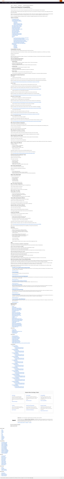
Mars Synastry (3, 460)
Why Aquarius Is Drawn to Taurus (17, 26)
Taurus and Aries (16, 346)
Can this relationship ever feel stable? (19, 42)
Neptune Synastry (3, 463)
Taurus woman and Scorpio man (19, 372)
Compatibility (15, 47)
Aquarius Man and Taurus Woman (17, 34)
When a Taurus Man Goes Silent (16, 315)
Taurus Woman (14, 307)
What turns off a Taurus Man (16, 312)
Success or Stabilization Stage (18, 24)
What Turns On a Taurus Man (16, 314)
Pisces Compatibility (15, 384)
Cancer (2, 432)
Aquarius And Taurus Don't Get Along (17, 289)
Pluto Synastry (3, 464)
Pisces (2, 439)
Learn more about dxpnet (21, 422)
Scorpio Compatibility (15, 370)
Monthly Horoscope (4, 474)
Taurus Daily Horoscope (15, 336)
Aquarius (2, 438)
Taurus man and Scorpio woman (19, 373)
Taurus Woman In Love (15, 310)
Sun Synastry (3, 456)
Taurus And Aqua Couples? (16, 294)
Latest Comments (3, 469)
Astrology (13, 395)
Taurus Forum (14, 329)
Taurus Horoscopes (15, 335)
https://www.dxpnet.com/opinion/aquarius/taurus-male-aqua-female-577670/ (24, 153)
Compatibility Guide (4, 442)
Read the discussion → (15, 270)
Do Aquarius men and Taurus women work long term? (21, 39)
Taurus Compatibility (15, 349)
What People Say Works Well (16, 27)
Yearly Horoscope (4, 475)
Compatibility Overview (15, 19)
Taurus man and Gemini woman (19, 355)
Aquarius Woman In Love (15, 321)
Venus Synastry (3, 458)
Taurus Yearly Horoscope (15, 338)
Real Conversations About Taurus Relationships (18, 43)
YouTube (30, 422)
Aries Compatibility (15, 345)
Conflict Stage (16, 22)
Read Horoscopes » (29, 400)
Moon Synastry (3, 459)
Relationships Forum (15, 332)
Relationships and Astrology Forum (17, 331)
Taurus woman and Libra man (19, 368)
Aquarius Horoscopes (15, 339)
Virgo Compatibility (15, 363)
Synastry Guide (3, 455)
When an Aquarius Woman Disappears (17, 319)
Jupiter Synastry (3, 461)
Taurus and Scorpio (16, 371)
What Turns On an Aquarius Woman (17, 320)
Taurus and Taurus (16, 350)
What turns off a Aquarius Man (16, 323)
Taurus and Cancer (16, 357)
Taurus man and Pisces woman (19, 387)
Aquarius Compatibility (15, 381)
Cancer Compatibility (15, 356)
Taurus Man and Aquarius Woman (17, 33)
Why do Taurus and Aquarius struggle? (19, 38)
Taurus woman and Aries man (19, 347)
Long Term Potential (15, 35)
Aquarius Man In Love (15, 326)
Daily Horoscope (3, 473)
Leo (2, 433)
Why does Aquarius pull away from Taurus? (20, 40)
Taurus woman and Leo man (19, 361)
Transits (13, 405)
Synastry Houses (43, 405)
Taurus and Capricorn (17, 378)
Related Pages (14, 44)
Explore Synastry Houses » (44, 410)
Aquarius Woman (14, 317)
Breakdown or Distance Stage (18, 23)
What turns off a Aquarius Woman (17, 318)
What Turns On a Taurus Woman (16, 309)
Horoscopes (15, 46)
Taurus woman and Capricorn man (20, 379)
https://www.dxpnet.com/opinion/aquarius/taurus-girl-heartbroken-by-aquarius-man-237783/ (26, 81)
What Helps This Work (15, 32)
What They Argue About (15, 30)
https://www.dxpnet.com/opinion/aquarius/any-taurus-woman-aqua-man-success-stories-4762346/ (27, 102)
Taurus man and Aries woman (19, 348)
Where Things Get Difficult (16, 28)
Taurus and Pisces (16, 385)
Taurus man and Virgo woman (19, 366)
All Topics (2, 468)
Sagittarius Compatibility (15, 374)
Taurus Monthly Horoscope (16, 337)
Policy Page (31, 477)
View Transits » (14, 409)
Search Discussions (4, 470)
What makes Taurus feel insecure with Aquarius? (20, 41)
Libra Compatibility (4, 448)
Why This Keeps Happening (16, 31)
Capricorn (2, 437)
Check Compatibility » (44, 400)
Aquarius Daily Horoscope (16, 340)
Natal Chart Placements (30, 405)
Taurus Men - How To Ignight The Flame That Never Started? (21, 267)
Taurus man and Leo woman (19, 362)
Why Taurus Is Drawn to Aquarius (17, 25)
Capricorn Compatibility (15, 377)
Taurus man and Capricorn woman (20, 380)
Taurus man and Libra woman (19, 369)
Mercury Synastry (3, 457)
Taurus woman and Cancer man (19, 358)
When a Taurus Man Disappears (16, 313)
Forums (2, 467)
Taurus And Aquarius (15, 272)
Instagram (26, 422)
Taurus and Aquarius (16, 382)
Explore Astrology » (15, 401)
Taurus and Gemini (16, 353)
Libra (2, 435)
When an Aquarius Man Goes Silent (17, 325)
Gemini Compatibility (15, 352)
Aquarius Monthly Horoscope (16, 341)
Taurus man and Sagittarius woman (20, 376)
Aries (2, 429)
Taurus (13, 306)
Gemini (2, 431)
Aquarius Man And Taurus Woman (17, 284)
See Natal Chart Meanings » (30, 409)
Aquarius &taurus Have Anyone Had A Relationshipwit (20, 276)
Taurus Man (13, 311)
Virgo (2, 434)
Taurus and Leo (16, 360)
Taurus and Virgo (16, 364)
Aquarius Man (14, 322)
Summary (13, 36)
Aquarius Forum (14, 330)
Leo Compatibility (3, 446)
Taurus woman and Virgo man (19, 365)
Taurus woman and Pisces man (19, 386)
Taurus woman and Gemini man (19, 354)
